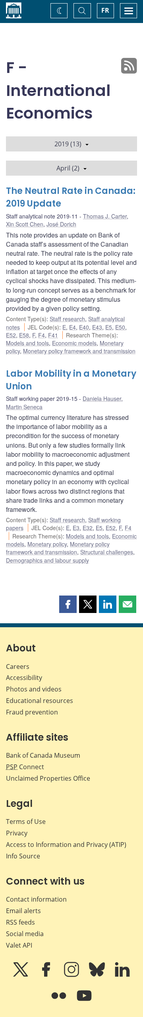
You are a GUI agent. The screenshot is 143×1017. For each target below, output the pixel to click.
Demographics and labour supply (47, 560)
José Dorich (61, 224)
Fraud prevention (32, 712)
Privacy (16, 833)
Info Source (23, 856)
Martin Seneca (24, 407)
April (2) (67, 168)
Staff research (67, 319)
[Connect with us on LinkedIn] (122, 975)
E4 (72, 327)
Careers (17, 666)
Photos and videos (34, 689)
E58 (24, 335)
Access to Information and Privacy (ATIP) (66, 844)
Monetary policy (47, 544)
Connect (25, 766)
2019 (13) (67, 144)
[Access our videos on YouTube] (84, 1001)
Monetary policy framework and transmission (79, 351)
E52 (11, 335)
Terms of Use (26, 821)
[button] (68, 604)
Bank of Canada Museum (43, 755)
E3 (76, 528)
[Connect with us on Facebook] (47, 975)
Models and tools (27, 343)
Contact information (36, 899)
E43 (97, 327)
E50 (120, 327)
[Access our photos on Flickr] (59, 1001)
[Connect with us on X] (21, 975)
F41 (53, 335)
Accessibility (24, 677)
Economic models (74, 343)
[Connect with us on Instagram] (72, 975)
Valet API (19, 945)
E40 (84, 327)
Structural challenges (106, 552)
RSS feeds (20, 922)
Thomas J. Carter (105, 216)
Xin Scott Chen (24, 224)
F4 (41, 335)
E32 (88, 528)
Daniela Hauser (102, 398)
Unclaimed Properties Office (48, 778)
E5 (108, 327)
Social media (25, 933)
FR (105, 10)
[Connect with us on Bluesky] (97, 975)
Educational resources (39, 700)
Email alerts (23, 910)
